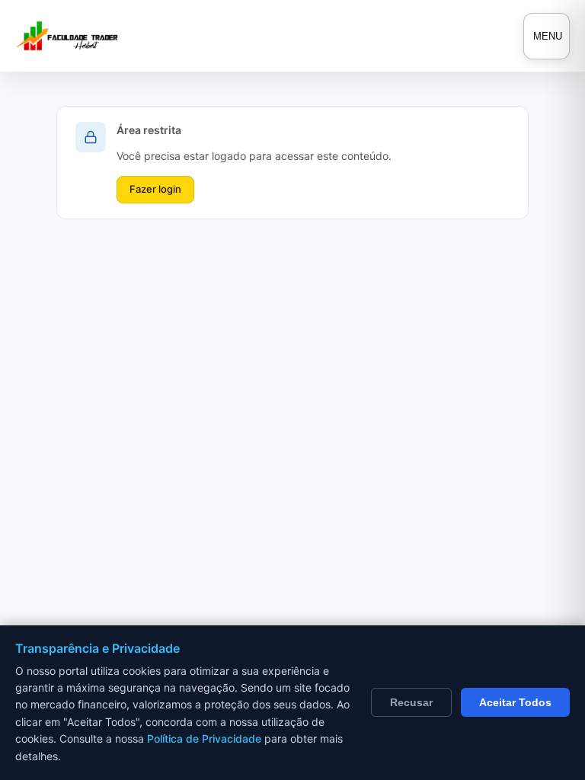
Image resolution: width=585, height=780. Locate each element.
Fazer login (155, 189)
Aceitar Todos (515, 702)
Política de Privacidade (204, 738)
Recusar (411, 702)
